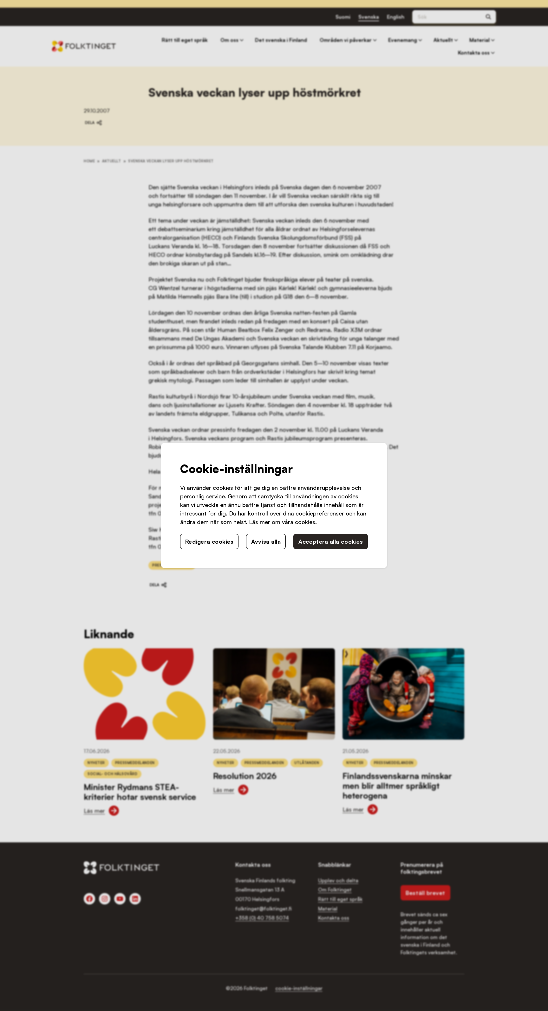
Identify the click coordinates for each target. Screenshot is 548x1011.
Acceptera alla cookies (330, 541)
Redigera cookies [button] (209, 541)
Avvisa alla (266, 541)
